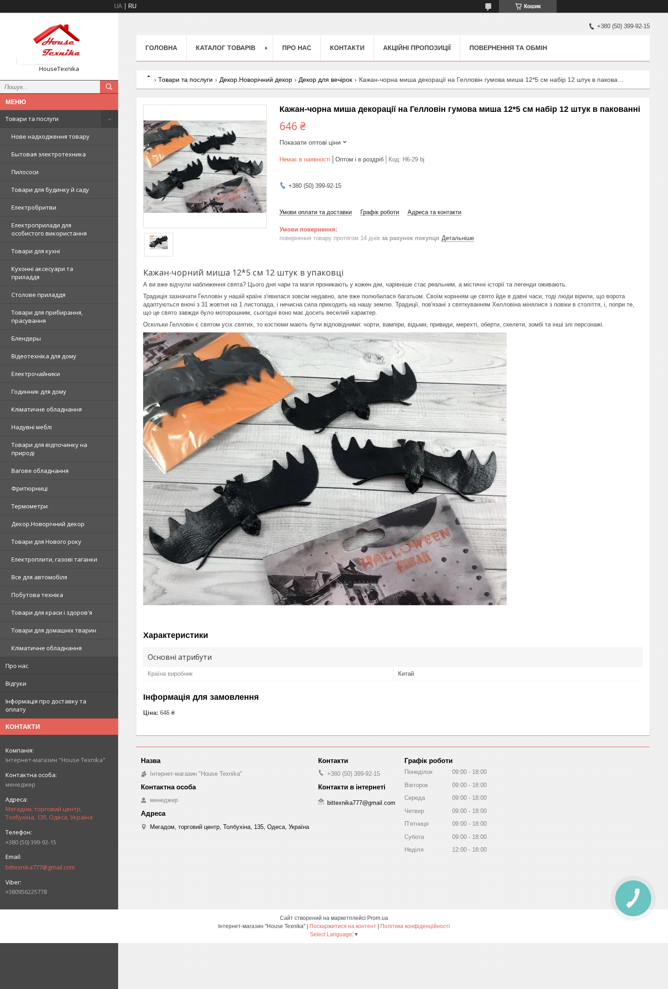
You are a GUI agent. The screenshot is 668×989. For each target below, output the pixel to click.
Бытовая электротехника (48, 154)
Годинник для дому (38, 391)
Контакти (347, 47)
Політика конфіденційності (415, 926)
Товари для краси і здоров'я (51, 612)
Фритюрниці (29, 488)
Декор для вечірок (325, 79)
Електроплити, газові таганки (54, 559)
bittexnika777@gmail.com (40, 867)
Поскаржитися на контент (342, 926)
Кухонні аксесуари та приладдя (42, 273)
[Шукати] (109, 87)
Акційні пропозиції (417, 47)
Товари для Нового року (46, 541)
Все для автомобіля (39, 577)
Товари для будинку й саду (50, 190)
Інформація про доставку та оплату (45, 705)
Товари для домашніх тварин (53, 630)
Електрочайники (35, 374)
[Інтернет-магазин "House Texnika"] (59, 42)
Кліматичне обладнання (46, 409)
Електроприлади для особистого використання (49, 229)
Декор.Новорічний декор (48, 524)
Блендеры (26, 338)
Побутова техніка (37, 595)
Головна (161, 47)
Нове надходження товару (50, 136)
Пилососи (25, 172)
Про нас (16, 666)
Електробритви (33, 207)
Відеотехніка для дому (43, 356)
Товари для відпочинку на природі (49, 449)
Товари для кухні (35, 251)
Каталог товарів (225, 47)
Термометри (29, 506)
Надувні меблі (31, 427)
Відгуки (15, 683)
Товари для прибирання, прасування (47, 316)
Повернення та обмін (508, 47)
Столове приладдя (38, 295)
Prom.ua (377, 918)
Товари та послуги (32, 119)
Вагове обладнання (40, 471)
